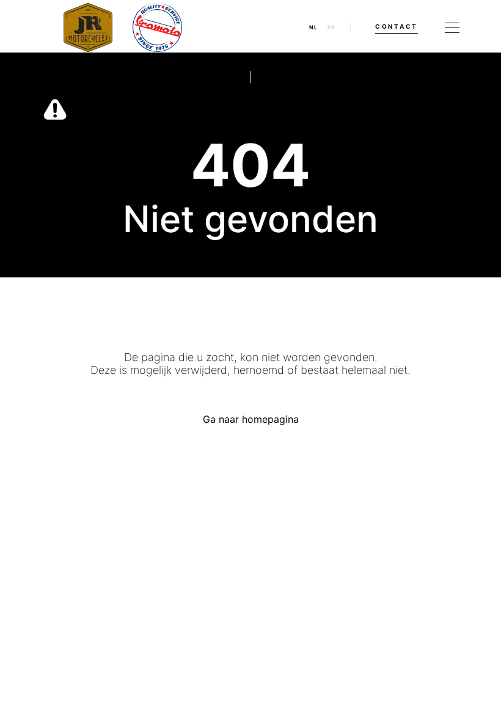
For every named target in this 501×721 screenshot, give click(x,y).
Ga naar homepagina (251, 419)
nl (313, 27)
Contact (396, 26)
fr (331, 27)
